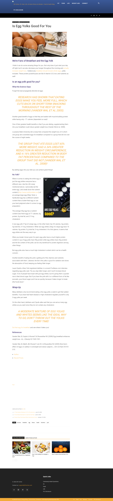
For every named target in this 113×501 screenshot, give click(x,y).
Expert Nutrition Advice (24, 22)
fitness (33, 422)
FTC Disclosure (18, 10)
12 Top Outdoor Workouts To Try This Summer (24, 412)
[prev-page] (13, 460)
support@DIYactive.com (25, 485)
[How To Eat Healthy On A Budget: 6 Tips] (41, 447)
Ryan (13, 384)
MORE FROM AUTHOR (31, 438)
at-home (19, 422)
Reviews (85, 499)
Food (63, 3)
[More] (73, 429)
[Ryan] (41, 371)
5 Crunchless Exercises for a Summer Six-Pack (24, 414)
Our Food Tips (15, 22)
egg (29, 422)
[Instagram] (94, 15)
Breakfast (25, 422)
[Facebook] (91, 15)
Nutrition (43, 422)
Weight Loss (76, 3)
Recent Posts (18, 358)
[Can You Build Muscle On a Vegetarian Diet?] (21, 447)
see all (23, 409)
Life (68, 3)
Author (16, 354)
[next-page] (16, 460)
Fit (43, 484)
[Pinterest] (96, 15)
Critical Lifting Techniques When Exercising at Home (25, 417)
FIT (58, 3)
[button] (99, 3)
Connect (85, 3)
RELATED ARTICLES (18, 438)
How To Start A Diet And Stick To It (60, 454)
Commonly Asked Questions (51, 481)
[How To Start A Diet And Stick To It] (61, 447)
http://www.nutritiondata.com (28, 192)
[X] (99, 15)
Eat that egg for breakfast (21, 327)
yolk (48, 422)
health (37, 422)
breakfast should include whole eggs (48, 71)
